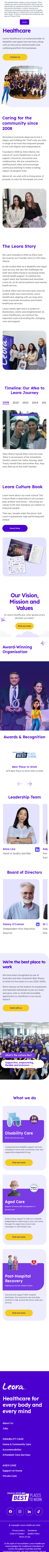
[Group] (20, 1511)
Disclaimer (32, 1530)
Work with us (16, 1008)
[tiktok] (38, 1511)
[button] (19, 784)
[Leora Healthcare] (14, 1386)
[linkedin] (29, 1511)
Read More (15, 528)
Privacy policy (18, 1530)
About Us (8, 1423)
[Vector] (10, 1511)
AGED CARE (9, 1465)
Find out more (24, 626)
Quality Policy (33, 1533)
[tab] (6, 403)
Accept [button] (24, 22)
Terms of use (24, 1537)
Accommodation (12, 1449)
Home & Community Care (17, 1444)
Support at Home (12, 1470)
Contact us (15, 57)
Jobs (5, 1428)
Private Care (10, 1475)
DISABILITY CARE (13, 1439)
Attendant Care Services (16, 1454)
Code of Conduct (17, 1533)
